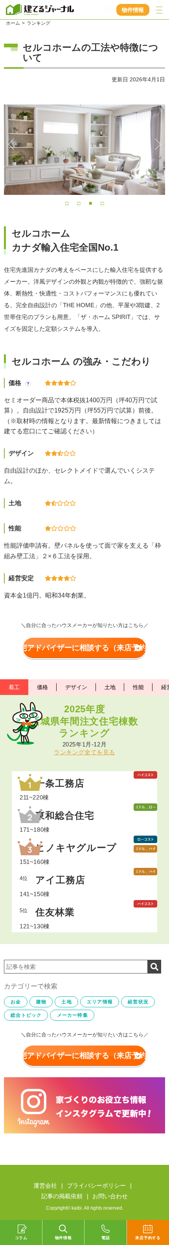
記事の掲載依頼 (62, 1196)
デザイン (76, 687)
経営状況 (138, 1002)
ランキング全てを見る (84, 752)
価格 (42, 687)
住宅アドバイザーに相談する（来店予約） (83, 647)
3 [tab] (90, 203)
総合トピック (26, 1015)
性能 (138, 687)
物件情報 (133, 10)
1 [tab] (67, 203)
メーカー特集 (72, 1015)
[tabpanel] (84, 150)
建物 (41, 1002)
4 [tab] (102, 203)
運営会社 (45, 1185)
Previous (13, 144)
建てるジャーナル (40, 9)
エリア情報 (100, 1002)
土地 (110, 687)
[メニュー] (159, 10)
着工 (14, 687)
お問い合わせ (110, 1196)
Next (155, 144)
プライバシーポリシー (96, 1185)
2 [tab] (79, 203)
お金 (16, 1002)
